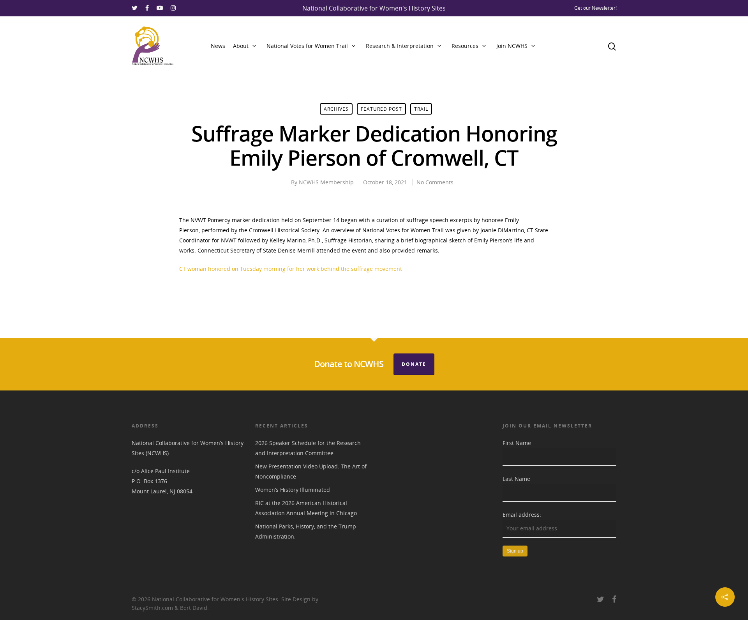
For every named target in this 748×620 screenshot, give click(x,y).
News (218, 45)
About (241, 45)
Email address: (522, 514)
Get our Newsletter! (595, 8)
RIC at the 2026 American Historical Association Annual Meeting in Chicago (306, 508)
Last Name (516, 478)
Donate (414, 364)
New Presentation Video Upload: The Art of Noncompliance (311, 471)
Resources (465, 45)
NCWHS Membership (326, 182)
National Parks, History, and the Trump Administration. (305, 531)
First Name (517, 443)
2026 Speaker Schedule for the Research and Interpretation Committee (308, 448)
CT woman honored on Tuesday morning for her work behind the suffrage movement (290, 268)
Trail (421, 109)
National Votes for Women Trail (307, 45)
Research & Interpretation (400, 45)
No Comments (434, 182)
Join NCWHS (511, 45)
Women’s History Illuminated (292, 489)
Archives (336, 109)
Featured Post (381, 109)
